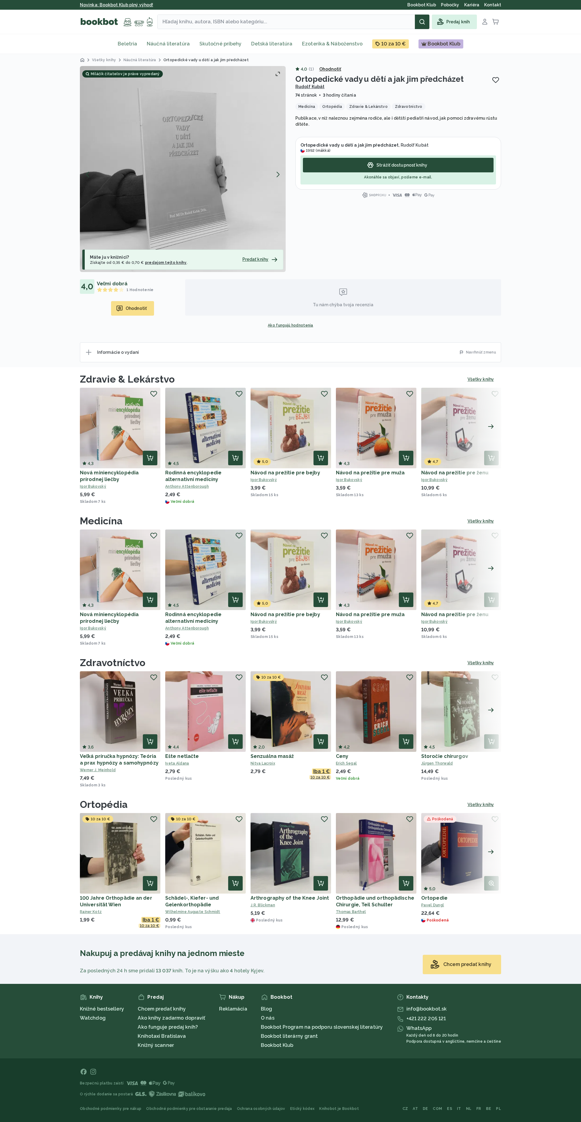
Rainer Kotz (91, 912)
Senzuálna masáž (272, 756)
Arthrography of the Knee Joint (290, 898)
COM (437, 1109)
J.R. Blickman (263, 905)
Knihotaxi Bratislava (162, 1036)
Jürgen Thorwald (437, 763)
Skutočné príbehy (220, 44)
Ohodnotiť (330, 69)
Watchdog (93, 1018)
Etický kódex (302, 1109)
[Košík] (495, 21)
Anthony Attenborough (187, 486)
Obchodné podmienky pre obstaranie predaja (189, 1109)
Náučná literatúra (168, 44)
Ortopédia (104, 804)
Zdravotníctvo (112, 662)
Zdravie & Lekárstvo (127, 379)
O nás (267, 1018)
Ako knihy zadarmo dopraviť (171, 1018)
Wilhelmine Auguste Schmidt (192, 912)
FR (478, 1109)
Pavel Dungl (432, 905)
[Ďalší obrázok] (277, 174)
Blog (266, 1009)
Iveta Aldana (177, 763)
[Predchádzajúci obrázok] (87, 174)
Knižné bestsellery (102, 1009)
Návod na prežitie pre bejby (285, 473)
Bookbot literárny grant (289, 1036)
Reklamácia (233, 1009)
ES (449, 1109)
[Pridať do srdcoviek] (495, 80)
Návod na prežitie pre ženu (455, 473)
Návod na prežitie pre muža (370, 473)
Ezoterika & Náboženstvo (332, 44)
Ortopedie (434, 898)
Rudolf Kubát (309, 86)
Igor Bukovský (93, 486)
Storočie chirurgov (444, 756)
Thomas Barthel (351, 912)
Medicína (101, 520)
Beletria (127, 44)
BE (488, 1109)
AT (415, 1109)
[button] (183, 169)
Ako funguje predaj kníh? (168, 1027)
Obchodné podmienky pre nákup (110, 1109)
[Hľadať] (422, 22)
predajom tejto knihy (166, 263)
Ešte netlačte (182, 756)
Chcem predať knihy (162, 1009)
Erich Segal (346, 763)
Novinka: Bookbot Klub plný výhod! (116, 4)
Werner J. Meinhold (98, 770)
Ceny (342, 756)
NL (469, 1109)
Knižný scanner (156, 1045)
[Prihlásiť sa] (484, 21)
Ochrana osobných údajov (261, 1109)
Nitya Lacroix (263, 763)
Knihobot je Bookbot (339, 1109)
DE (425, 1109)
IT (459, 1109)
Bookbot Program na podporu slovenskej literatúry (322, 1027)
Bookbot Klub (277, 1045)
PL (498, 1109)
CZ (405, 1109)
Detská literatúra (271, 44)
